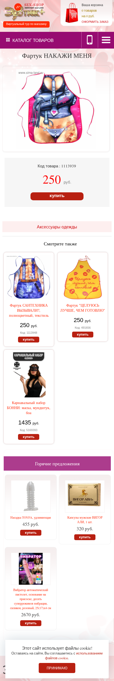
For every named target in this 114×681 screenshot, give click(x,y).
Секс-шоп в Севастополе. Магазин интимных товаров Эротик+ (24, 11)
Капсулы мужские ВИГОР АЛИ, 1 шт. (85, 519)
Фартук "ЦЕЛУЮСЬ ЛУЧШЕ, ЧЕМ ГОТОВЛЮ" (82, 308)
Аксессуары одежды (57, 226)
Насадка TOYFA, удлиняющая (30, 517)
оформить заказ (95, 22)
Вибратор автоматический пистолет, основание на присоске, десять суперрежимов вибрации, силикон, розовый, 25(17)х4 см (30, 599)
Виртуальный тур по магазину (26, 23)
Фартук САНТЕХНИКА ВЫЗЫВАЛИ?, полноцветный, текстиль (29, 310)
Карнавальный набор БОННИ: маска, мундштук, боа (28, 407)
